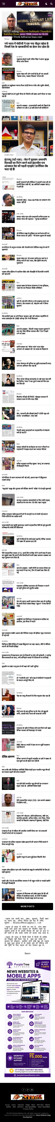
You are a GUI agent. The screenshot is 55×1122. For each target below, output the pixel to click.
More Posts (27, 906)
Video (14, 1105)
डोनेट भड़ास (40, 1105)
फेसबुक (28, 1105)
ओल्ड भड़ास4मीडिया (30, 1107)
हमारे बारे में (20, 1107)
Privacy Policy (28, 1109)
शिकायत (47, 1105)
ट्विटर (33, 1105)
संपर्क (14, 1107)
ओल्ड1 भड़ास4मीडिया (44, 1107)
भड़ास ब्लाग (21, 1105)
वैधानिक (8, 1107)
